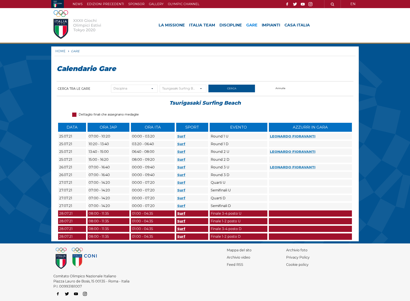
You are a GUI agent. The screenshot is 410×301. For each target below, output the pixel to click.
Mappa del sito (239, 250)
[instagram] (310, 4)
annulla (280, 88)
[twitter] (295, 4)
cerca (231, 88)
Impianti (271, 25)
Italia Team (202, 25)
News (78, 4)
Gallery (156, 4)
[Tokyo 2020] (83, 25)
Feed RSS (235, 265)
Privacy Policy (298, 257)
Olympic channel (183, 4)
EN (353, 4)
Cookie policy (297, 265)
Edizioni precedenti (105, 4)
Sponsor (136, 4)
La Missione (172, 25)
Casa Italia (297, 25)
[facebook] (287, 4)
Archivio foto (297, 250)
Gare (252, 25)
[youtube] (303, 4)
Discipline (231, 25)
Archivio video (238, 257)
